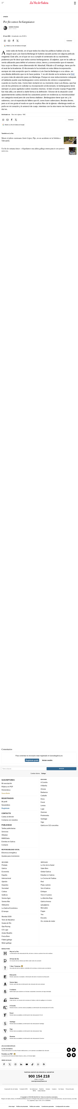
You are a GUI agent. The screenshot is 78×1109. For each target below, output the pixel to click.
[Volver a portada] (39, 3)
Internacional (6, 878)
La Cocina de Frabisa (48, 878)
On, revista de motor (48, 921)
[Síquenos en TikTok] (32, 1064)
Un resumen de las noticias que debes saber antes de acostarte (25, 959)
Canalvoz (54, 1089)
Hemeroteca (6, 790)
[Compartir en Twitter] (17, 41)
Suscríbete (6, 793)
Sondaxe (48, 1089)
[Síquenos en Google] (43, 1064)
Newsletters (6, 805)
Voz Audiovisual (33, 1089)
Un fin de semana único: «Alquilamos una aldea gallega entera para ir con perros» (33, 148)
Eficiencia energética (9, 853)
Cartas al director (8, 817)
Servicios (5, 832)
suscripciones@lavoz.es (39, 1081)
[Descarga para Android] (74, 1050)
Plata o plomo (46, 885)
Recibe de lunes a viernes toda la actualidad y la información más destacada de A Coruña (32, 1006)
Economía (5, 872)
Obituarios (5, 905)
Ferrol (43, 802)
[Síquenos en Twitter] (9, 1064)
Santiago (44, 819)
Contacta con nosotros (10, 820)
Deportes (5, 885)
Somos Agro (6, 898)
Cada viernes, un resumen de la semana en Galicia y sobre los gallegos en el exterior (31, 999)
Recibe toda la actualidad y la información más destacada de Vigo (26, 1030)
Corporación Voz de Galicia (11, 1089)
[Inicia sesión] (74, 3)
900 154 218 (39, 1076)
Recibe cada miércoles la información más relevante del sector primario (27, 983)
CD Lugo (5, 930)
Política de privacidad (22, 1106)
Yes (42, 914)
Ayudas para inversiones (10, 856)
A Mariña (44, 786)
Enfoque (44, 892)
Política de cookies (35, 1106)
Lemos (43, 806)
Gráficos (5, 895)
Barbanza (44, 792)
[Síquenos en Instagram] (15, 1064)
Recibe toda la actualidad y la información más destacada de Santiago (27, 1022)
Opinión (4, 882)
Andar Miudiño (7, 933)
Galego (43, 773)
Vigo (42, 822)
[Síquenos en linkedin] (21, 1064)
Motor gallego (6, 943)
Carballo (44, 796)
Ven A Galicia (45, 888)
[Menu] (3, 3)
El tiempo (5, 911)
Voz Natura (61, 1089)
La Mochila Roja (46, 898)
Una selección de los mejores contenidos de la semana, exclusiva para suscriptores (30, 967)
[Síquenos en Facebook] (4, 1064)
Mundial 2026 (6, 916)
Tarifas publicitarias (8, 828)
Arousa (43, 789)
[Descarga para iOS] (69, 1050)
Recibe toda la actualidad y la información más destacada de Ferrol (26, 1014)
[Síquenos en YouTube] (26, 1064)
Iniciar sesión (47, 760)
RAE (73, 74)
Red (42, 882)
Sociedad (5, 888)
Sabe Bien (44, 868)
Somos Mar (6, 901)
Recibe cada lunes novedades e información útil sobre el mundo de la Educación (29, 975)
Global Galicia (46, 872)
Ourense (44, 812)
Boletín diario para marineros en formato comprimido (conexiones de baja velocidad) (30, 990)
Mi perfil (4, 802)
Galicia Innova (46, 901)
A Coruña (44, 782)
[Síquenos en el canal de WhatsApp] (38, 1064)
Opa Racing (6, 926)
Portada (4, 865)
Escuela (44, 918)
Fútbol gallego (7, 940)
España (4, 875)
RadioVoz (41, 1089)
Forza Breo (6, 936)
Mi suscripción (7, 783)
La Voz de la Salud (47, 865)
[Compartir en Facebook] (13, 41)
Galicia (4, 868)
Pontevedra (45, 815)
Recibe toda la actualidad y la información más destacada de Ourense (27, 1037)
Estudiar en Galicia (47, 875)
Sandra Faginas (14, 27)
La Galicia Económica (9, 908)
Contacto (5, 845)
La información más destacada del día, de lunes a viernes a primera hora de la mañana (31, 952)
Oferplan (5, 835)
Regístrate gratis (32, 760)
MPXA (34, 1090)
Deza (42, 799)
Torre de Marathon (8, 920)
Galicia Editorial (41, 1090)
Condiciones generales (48, 1106)
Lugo (42, 809)
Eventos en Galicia (8, 841)
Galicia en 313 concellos (49, 825)
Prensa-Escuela (70, 1089)
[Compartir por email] (9, 41)
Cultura (4, 892)
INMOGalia (6, 838)
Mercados (44, 908)
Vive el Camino (46, 895)
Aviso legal (12, 1106)
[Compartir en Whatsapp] (5, 41)
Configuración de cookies (62, 1106)
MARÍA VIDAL (5, 151)
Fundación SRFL (24, 1089)
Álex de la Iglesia (16, 114)
